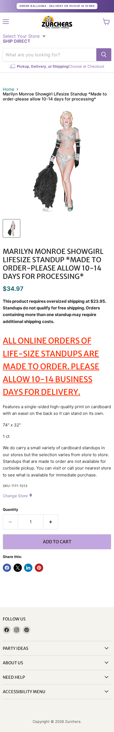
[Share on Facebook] (7, 568)
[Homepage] (57, 22)
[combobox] (49, 54)
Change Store (18, 495)
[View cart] (106, 22)
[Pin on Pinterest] (39, 568)
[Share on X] (18, 568)
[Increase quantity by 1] (50, 521)
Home (8, 89)
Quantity (10, 510)
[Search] (103, 54)
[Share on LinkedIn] (28, 568)
